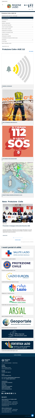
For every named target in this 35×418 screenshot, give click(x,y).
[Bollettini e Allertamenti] (17, 68)
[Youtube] (30, 5)
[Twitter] (28, 5)
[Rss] (15, 393)
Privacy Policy (4, 385)
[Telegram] (11, 393)
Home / (3, 46)
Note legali (4, 383)
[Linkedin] (32, 5)
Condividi (31, 51)
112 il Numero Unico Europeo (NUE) (10, 158)
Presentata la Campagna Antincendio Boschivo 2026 (16, 225)
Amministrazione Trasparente (7, 382)
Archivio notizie (18, 239)
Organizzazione (4, 381)
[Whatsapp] (30, 6)
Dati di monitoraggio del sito (7, 388)
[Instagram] (26, 5)
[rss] (32, 6)
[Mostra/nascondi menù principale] (3, 5)
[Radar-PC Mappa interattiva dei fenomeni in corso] (17, 177)
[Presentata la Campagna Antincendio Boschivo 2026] (18, 213)
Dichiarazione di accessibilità (7, 386)
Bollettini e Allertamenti (7, 86)
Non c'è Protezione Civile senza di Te (10, 122)
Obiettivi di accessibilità (6, 387)
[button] (32, 17)
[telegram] (28, 6)
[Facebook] (24, 5)
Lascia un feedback (17, 354)
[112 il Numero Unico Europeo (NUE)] (17, 141)
